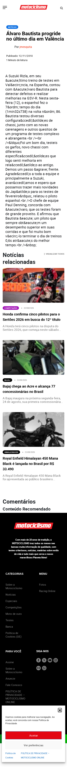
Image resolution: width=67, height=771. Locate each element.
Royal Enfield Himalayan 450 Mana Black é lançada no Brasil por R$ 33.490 (30, 463)
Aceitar (33, 735)
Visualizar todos (54, 253)
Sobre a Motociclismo (14, 586)
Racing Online (47, 591)
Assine (10, 662)
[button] (60, 710)
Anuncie (10, 678)
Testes (10, 620)
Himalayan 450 (11, 452)
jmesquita (25, 47)
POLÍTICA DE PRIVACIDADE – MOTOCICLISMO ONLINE (15, 697)
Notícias (12, 27)
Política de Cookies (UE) (13, 634)
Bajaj (7, 380)
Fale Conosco (14, 685)
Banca (9, 626)
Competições (10, 308)
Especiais (11, 601)
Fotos (42, 584)
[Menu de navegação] (5, 8)
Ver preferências (33, 745)
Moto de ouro (14, 613)
